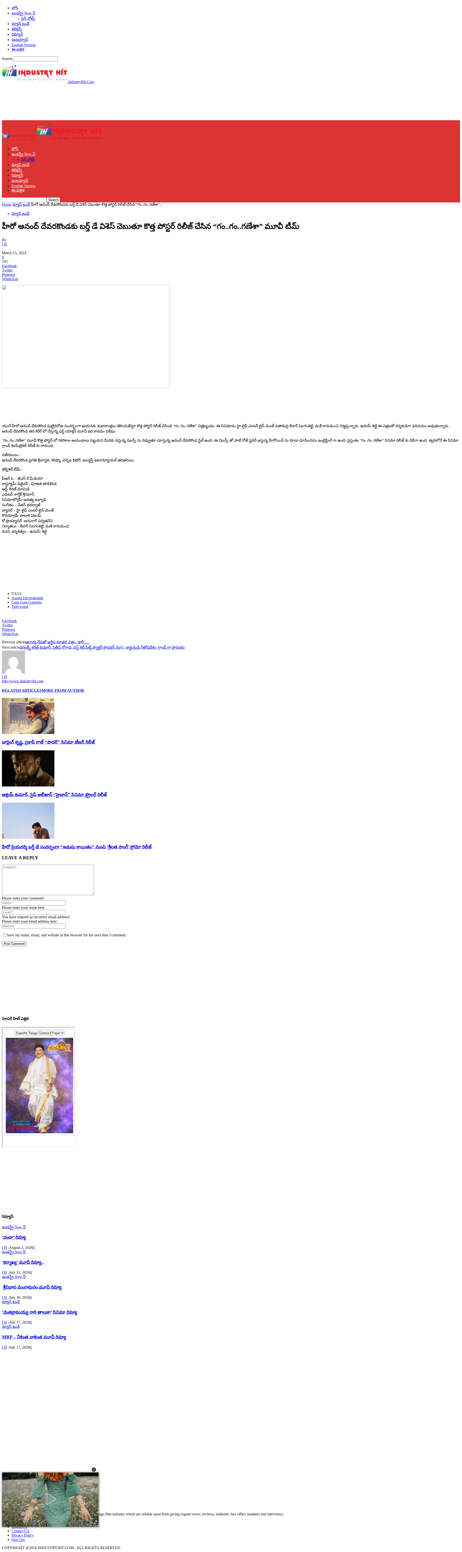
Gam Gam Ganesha (27, 602)
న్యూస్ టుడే (20, 24)
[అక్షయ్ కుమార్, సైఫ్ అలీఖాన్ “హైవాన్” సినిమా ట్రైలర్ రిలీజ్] (28, 785)
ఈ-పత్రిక (18, 49)
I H (4, 244)
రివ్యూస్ (17, 34)
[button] (94, 1469)
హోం (15, 8)
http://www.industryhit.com (23, 681)
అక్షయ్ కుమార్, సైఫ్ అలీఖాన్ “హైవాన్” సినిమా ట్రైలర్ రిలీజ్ (54, 794)
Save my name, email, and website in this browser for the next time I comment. (66, 935)
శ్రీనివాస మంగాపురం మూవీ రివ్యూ (32, 1287)
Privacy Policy (23, 1535)
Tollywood (20, 607)
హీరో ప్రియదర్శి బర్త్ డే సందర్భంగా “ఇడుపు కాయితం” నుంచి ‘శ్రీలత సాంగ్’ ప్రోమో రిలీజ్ (77, 846)
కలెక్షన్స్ (17, 29)
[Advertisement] (89, 102)
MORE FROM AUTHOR (63, 690)
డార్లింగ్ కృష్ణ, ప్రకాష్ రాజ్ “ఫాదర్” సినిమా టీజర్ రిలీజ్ (48, 742)
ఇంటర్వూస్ (20, 40)
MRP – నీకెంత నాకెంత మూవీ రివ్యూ (34, 1336)
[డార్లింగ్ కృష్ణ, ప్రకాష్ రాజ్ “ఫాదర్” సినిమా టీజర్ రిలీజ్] (28, 733)
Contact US (20, 1531)
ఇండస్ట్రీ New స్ (23, 13)
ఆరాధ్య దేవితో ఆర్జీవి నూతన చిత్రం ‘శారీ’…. (57, 642)
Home (6, 204)
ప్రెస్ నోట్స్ (28, 18)
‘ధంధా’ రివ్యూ (14, 1237)
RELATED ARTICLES (22, 690)
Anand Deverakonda (27, 598)
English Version (24, 45)
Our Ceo (18, 1540)
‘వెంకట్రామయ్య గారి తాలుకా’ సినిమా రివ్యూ (39, 1312)
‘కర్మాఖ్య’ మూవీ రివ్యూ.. (23, 1262)
